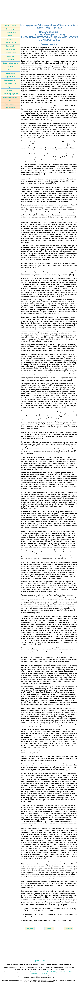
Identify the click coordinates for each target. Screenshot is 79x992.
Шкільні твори (10, 29)
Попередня (29, 929)
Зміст (49, 929)
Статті (10, 36)
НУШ (10, 100)
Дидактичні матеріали (10, 63)
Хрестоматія (10, 46)
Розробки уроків (10, 42)
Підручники (10, 56)
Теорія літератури (10, 53)
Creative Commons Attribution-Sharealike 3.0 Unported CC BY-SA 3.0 (48, 972)
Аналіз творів (10, 49)
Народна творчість (10, 80)
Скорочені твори (10, 32)
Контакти (10, 90)
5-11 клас (10, 66)
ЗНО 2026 (10, 39)
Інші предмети (10, 107)
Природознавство (10, 104)
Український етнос (10, 83)
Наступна (69, 929)
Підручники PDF (10, 76)
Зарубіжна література (10, 97)
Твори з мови (10, 73)
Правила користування (10, 94)
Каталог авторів (10, 25)
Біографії (10, 70)
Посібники (10, 59)
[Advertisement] (39, 11)
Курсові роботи (39, 961)
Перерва (10, 87)
